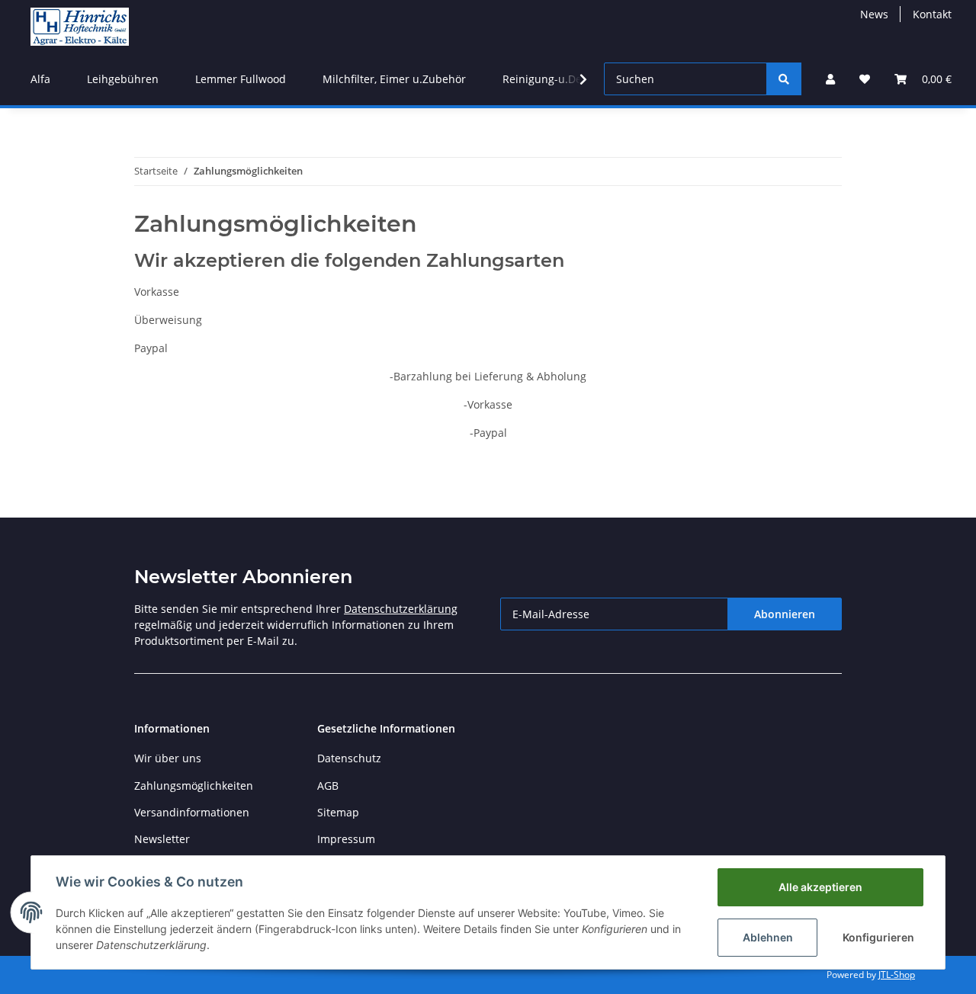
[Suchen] (783, 79)
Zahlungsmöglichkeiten (193, 785)
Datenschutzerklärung (401, 608)
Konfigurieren (878, 937)
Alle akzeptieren (820, 886)
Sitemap (338, 812)
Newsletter (162, 839)
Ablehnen (768, 937)
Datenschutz (349, 758)
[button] (830, 79)
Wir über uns (167, 758)
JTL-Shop (896, 974)
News (874, 14)
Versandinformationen (191, 812)
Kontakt (932, 14)
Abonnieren (784, 614)
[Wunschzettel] (864, 79)
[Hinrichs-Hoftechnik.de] (79, 26)
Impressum (346, 839)
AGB (328, 785)
